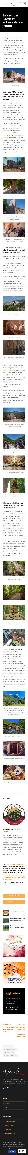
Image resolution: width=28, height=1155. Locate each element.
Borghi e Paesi (8, 1045)
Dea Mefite (9, 530)
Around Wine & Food (10, 1133)
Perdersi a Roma (9, 1125)
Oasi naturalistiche (10, 1055)
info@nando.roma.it (12, 1009)
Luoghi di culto (9, 1052)
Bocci (16, 884)
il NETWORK (9, 882)
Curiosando (8, 1129)
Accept (12, 1151)
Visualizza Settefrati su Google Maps (14, 876)
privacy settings (6, 1148)
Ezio (11, 884)
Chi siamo (7, 1103)
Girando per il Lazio (10, 1049)
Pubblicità (7, 1107)
